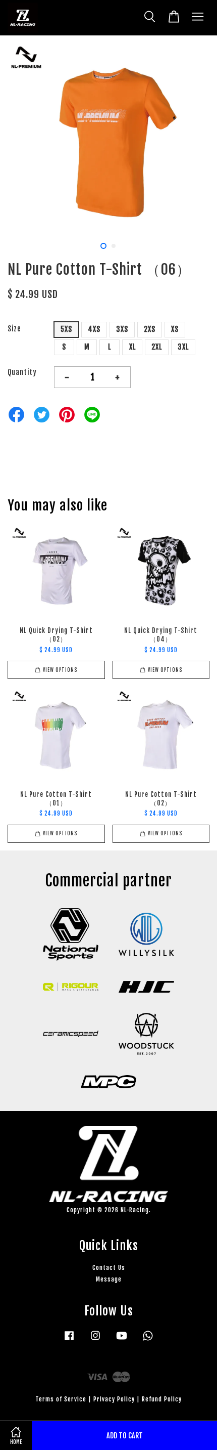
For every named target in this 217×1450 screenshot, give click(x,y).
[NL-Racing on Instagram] (95, 1340)
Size (14, 328)
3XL (183, 347)
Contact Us (108, 1267)
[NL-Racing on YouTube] (122, 1340)
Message (109, 1279)
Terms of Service (60, 1399)
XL (132, 347)
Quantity (22, 372)
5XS (66, 329)
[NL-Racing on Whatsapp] (148, 1340)
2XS (149, 329)
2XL (156, 347)
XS (175, 329)
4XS (94, 329)
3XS (122, 329)
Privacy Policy (114, 1399)
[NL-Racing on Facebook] (69, 1340)
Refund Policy (162, 1399)
